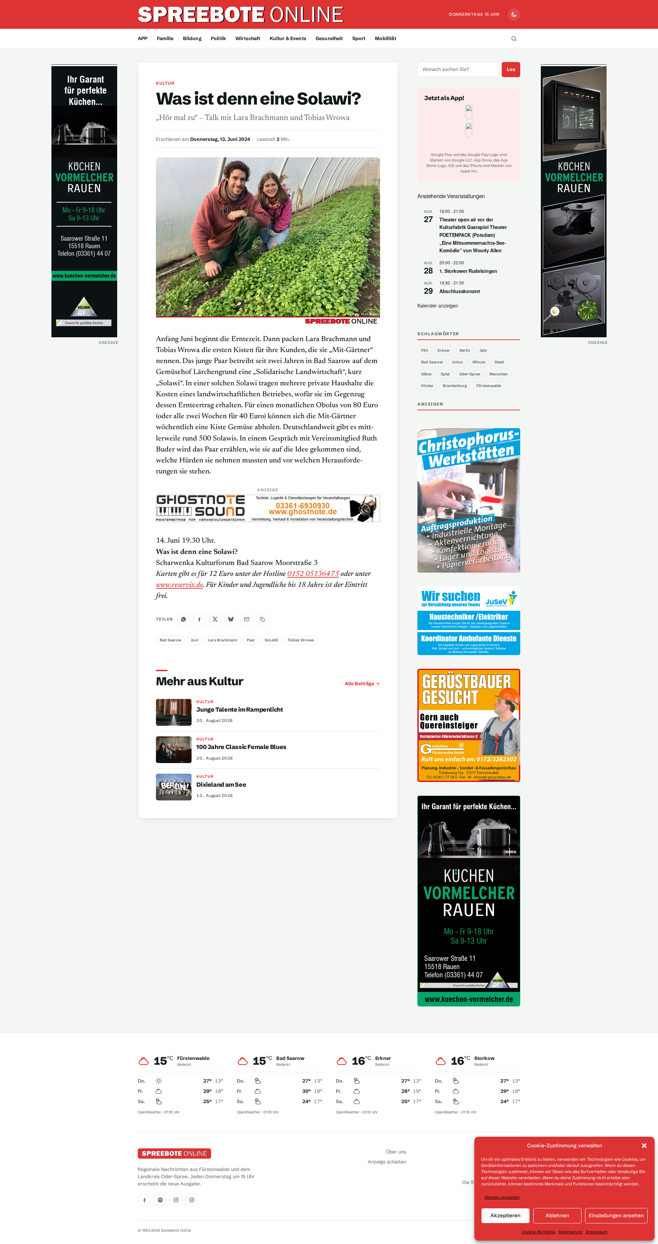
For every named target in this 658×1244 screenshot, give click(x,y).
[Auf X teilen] (215, 619)
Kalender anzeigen (437, 305)
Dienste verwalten (502, 1197)
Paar (251, 640)
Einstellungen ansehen (616, 1215)
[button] (644, 1145)
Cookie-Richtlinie (538, 1231)
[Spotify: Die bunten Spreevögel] (160, 1200)
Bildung (192, 38)
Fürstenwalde (488, 385)
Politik (218, 38)
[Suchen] (513, 38)
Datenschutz (571, 1231)
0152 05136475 (313, 574)
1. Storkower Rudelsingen (468, 270)
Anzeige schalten (387, 1162)
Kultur (165, 83)
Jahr (483, 350)
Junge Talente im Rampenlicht (239, 709)
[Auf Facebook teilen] (199, 619)
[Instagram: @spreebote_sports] (191, 1200)
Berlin (465, 350)
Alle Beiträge (359, 683)
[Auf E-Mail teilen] (246, 619)
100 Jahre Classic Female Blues (241, 747)
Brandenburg (455, 385)
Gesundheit (329, 38)
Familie (165, 38)
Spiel (445, 374)
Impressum (596, 1231)
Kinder (427, 385)
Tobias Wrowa (301, 640)
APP (142, 38)
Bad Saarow (170, 640)
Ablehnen (557, 1215)
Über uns (396, 1152)
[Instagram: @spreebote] (175, 1200)
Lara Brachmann (222, 640)
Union (457, 362)
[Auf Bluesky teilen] (230, 619)
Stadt (499, 362)
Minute (479, 362)
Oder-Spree (469, 374)
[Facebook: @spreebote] (144, 1200)
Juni (194, 640)
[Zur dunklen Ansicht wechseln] (514, 14)
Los (511, 69)
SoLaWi (271, 640)
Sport (359, 38)
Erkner (444, 350)
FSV (424, 350)
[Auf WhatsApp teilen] (183, 619)
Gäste (426, 374)
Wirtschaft (247, 38)
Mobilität (385, 38)
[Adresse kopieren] (262, 619)
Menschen (498, 374)
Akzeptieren (505, 1215)
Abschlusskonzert (459, 291)
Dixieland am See (221, 784)
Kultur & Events (288, 38)
